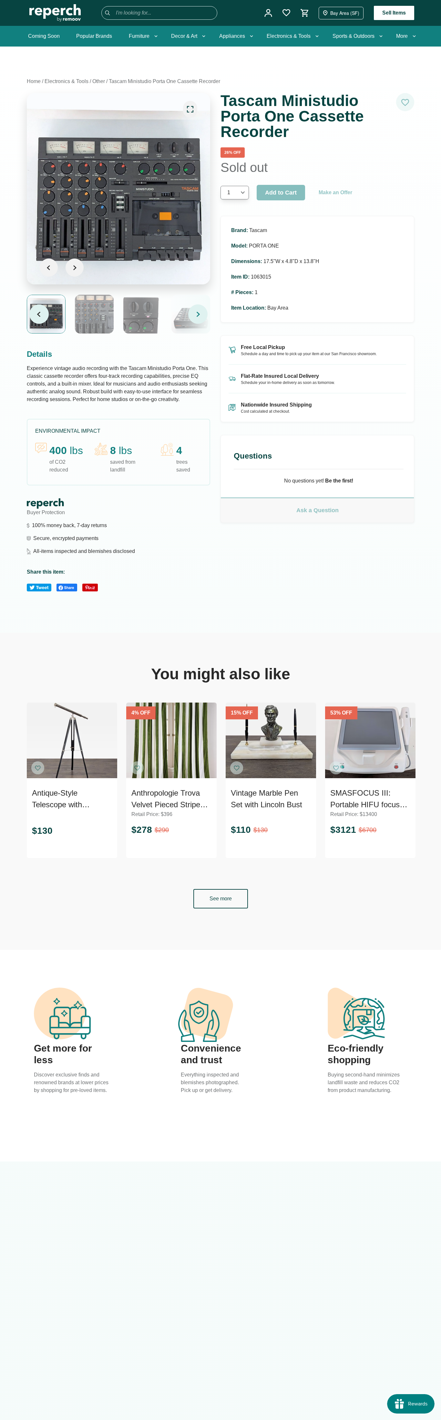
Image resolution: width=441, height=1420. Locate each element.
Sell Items (394, 13)
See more (221, 898)
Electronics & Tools (66, 81)
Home (34, 81)
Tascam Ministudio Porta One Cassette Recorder (164, 81)
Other (98, 81)
